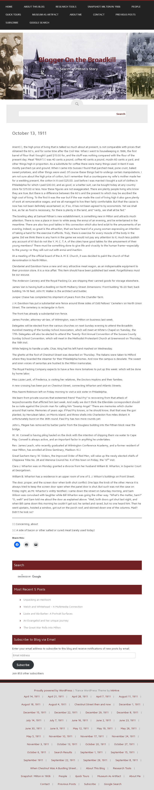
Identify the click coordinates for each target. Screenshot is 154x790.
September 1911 (33, 760)
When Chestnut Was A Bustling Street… (54, 768)
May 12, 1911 (81, 728)
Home (9, 6)
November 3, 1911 (38, 744)
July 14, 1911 (33, 720)
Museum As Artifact (45, 14)
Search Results (63, 752)
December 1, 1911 (129, 704)
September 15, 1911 (122, 752)
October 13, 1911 (67, 744)
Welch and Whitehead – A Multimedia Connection (53, 606)
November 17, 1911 (92, 736)
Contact (98, 14)
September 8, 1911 (127, 760)
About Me (76, 14)
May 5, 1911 (33, 736)
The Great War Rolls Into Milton (42, 627)
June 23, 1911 (127, 720)
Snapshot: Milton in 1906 (104, 6)
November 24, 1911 (123, 736)
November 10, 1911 (60, 736)
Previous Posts (126, 14)
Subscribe (12, 22)
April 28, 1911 (80, 696)
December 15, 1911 (34, 712)
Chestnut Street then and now (93, 704)
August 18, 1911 (30, 704)
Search (120, 113)
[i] (20, 146)
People (136, 6)
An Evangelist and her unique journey (46, 620)
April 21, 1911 (56, 696)
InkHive (115, 690)
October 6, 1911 (36, 752)
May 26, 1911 (129, 728)
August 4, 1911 (57, 704)
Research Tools (66, 6)
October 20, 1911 (95, 744)
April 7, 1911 (103, 696)
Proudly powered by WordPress (53, 690)
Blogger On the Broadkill (77, 60)
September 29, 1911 (95, 760)
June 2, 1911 (103, 720)
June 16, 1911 (80, 720)
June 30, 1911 (33, 728)
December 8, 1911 (127, 712)
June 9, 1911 (57, 728)
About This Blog (34, 6)
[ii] (44, 159)
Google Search (39, 22)
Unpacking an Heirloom (37, 599)
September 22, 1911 (63, 760)
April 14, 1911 (32, 696)
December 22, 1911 (65, 712)
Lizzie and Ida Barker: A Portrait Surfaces (47, 613)
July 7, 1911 (56, 720)
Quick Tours (13, 14)
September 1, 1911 (91, 752)
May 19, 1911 (104, 728)
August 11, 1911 (128, 696)
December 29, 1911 (97, 712)
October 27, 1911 (124, 744)
